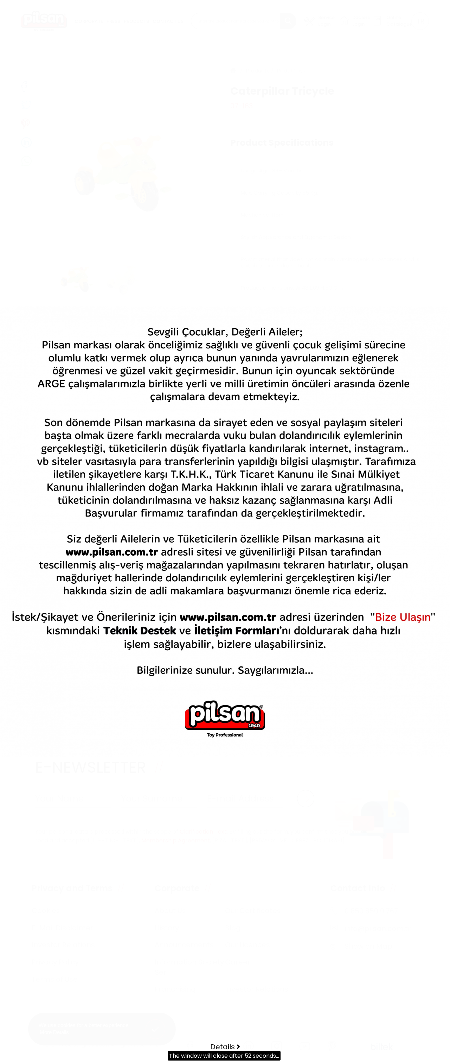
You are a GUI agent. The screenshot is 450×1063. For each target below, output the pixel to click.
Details (223, 1047)
